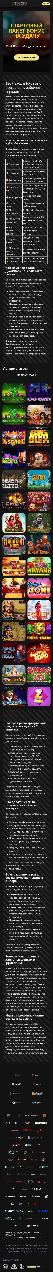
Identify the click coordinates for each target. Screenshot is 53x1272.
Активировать (26, 57)
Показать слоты (26, 375)
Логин (46, 4)
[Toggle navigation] (6, 3)
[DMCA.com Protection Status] (34, 1266)
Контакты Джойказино (26, 1237)
